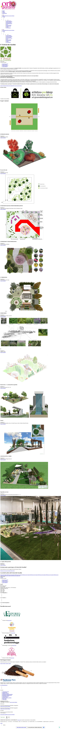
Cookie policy (4, 699)
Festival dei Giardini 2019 (43, 574)
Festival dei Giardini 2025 (12, 574)
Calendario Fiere (4, 692)
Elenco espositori (8, 22)
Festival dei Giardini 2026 (4, 574)
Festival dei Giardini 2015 (16, 575)
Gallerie (7, 41)
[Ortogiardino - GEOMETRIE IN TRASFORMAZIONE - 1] (24, 239)
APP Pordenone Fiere (5, 691)
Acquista (1, 577)
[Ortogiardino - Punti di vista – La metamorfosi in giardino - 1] (24, 382)
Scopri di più (9, 620)
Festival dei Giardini (9, 21)
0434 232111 (13, 570)
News (7, 24)
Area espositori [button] (8, 15)
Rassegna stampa (8, 25)
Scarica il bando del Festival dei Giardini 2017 (11, 85)
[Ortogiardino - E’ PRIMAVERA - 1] (24, 275)
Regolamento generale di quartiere (7, 694)
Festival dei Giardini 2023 (27, 574)
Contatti (3, 16)
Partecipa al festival (5, 65)
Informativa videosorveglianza (6, 697)
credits (1, 723)
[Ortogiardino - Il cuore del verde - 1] (24, 168)
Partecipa (5, 570)
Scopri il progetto (3, 137)
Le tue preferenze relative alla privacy (35, 727)
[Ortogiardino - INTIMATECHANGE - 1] (24, 132)
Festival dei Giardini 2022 (35, 574)
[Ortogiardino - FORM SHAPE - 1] (24, 311)
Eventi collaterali (8, 35)
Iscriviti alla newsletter (7, 714)
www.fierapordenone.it (3, 685)
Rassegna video (8, 26)
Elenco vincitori (4, 64)
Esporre (3, 10)
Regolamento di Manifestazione (7, 695)
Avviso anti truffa (5, 696)
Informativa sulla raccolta (21, 727)
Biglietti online (4, 13)
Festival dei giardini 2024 (20, 574)
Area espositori (8, 27)
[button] (3, 29)
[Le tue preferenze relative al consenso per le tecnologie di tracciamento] (59, 727)
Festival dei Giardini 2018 (51, 574)
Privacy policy (4, 698)
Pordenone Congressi (5, 693)
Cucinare (3, 12)
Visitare (3, 11)
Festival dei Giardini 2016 (8, 575)
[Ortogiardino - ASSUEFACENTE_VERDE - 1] (24, 454)
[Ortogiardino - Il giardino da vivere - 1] (24, 490)
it (4, 17)
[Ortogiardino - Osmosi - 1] (24, 418)
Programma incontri (9, 23)
